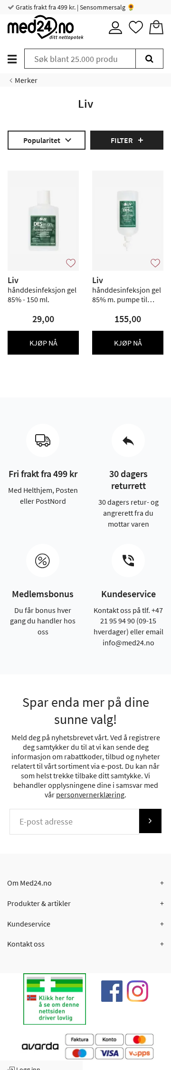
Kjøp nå (43, 342)
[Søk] (149, 59)
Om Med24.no (29, 882)
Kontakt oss (26, 943)
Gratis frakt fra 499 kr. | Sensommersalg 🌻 (74, 7)
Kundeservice (28, 923)
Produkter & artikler (39, 903)
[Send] (150, 821)
